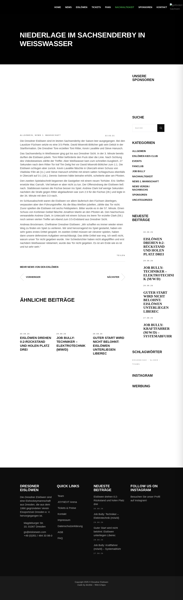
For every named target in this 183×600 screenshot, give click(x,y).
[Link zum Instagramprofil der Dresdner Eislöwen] (129, 582)
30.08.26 (25, 334)
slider (154, 360)
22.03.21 (110, 135)
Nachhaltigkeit (142, 176)
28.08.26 (98, 334)
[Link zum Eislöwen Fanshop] (148, 431)
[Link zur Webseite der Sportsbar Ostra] (148, 408)
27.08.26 (148, 318)
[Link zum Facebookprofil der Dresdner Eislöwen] (119, 582)
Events (137, 161)
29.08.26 (61, 334)
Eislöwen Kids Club (145, 156)
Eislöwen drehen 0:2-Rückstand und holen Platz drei (154, 246)
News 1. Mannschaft (48, 135)
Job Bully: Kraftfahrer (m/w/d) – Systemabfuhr (157, 330)
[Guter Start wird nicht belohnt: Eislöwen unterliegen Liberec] (109, 319)
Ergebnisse (139, 360)
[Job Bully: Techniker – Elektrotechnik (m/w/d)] (72, 319)
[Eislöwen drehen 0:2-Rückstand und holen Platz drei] (36, 319)
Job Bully (138, 171)
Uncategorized (142, 200)
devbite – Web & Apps (96, 585)
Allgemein (26, 135)
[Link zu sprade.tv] (148, 443)
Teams (136, 364)
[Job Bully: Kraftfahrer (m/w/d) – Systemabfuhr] (137, 321)
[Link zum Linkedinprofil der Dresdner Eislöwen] (148, 582)
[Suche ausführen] (160, 128)
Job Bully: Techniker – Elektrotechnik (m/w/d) (158, 273)
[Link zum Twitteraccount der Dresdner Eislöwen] (138, 582)
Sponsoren (139, 195)
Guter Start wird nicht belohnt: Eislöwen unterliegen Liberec (108, 345)
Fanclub (138, 166)
